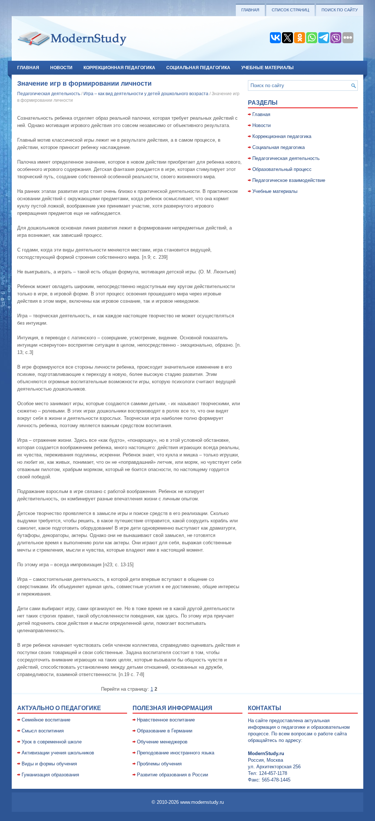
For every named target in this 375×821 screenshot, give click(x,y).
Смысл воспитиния (43, 731)
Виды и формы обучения (49, 763)
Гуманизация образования (50, 774)
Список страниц (290, 10)
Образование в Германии (164, 731)
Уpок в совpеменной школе (52, 742)
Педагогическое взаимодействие (288, 180)
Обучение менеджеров (162, 742)
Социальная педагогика (198, 67)
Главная (250, 10)
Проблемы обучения (159, 763)
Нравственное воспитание (166, 720)
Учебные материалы (267, 67)
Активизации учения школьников (58, 752)
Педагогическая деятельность (48, 93)
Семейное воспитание (46, 720)
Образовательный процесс (282, 169)
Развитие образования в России (172, 774)
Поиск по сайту (340, 10)
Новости (61, 67)
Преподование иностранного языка (175, 752)
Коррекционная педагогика (119, 67)
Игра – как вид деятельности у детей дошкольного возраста (145, 93)
